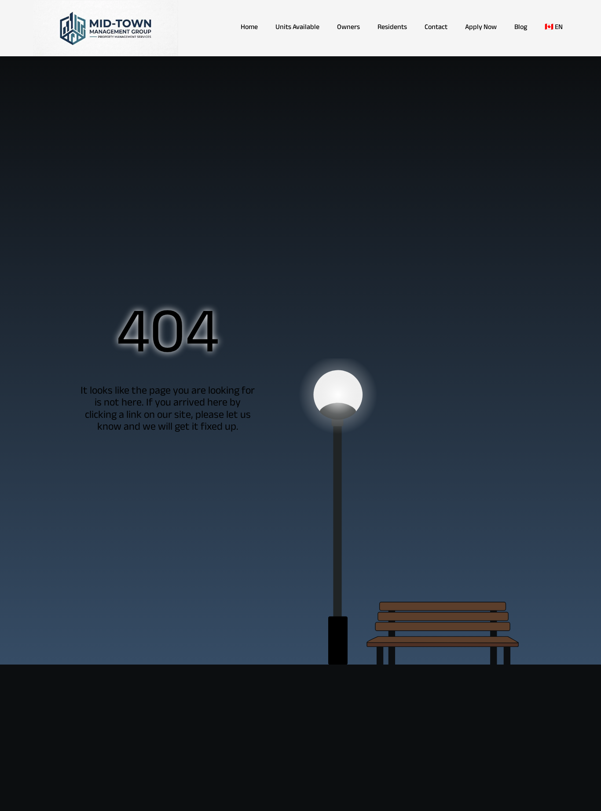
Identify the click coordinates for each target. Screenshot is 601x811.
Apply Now (481, 28)
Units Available (297, 28)
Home (249, 28)
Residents (392, 28)
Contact (436, 28)
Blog (520, 28)
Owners (348, 28)
